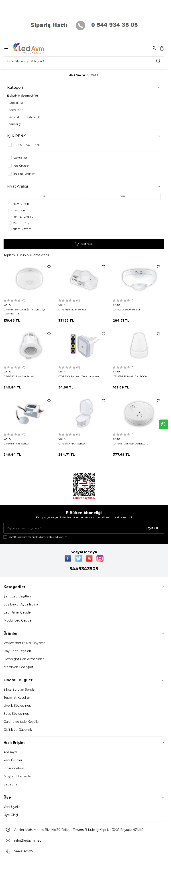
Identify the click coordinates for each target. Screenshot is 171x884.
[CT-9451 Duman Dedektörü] (138, 413)
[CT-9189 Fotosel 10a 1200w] (138, 346)
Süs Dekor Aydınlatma (21, 604)
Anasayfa (11, 752)
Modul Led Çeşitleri (18, 620)
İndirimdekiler (14, 768)
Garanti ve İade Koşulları (22, 722)
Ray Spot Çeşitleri (17, 651)
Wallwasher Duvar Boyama (24, 643)
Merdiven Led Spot (18, 667)
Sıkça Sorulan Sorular (20, 690)
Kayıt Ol (151, 528)
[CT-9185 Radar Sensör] (84, 279)
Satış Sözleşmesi (16, 714)
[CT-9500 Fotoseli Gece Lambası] (84, 346)
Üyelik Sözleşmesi (17, 706)
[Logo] (34, 48)
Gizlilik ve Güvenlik (18, 730)
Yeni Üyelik (12, 807)
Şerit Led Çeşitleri (17, 596)
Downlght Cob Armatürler (24, 659)
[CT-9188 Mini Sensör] (29, 413)
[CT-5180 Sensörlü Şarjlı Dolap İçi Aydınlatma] (29, 279)
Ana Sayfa (77, 75)
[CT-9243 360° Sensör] (138, 279)
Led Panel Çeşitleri (18, 612)
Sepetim (10, 784)
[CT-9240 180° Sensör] (84, 413)
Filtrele (87, 244)
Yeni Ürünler (13, 760)
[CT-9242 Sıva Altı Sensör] (29, 346)
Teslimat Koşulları (17, 698)
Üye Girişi (11, 815)
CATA (7, 304)
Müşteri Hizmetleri (18, 776)
